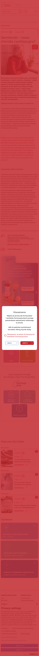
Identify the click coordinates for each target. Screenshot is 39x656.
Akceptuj (25, 343)
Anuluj (9, 343)
